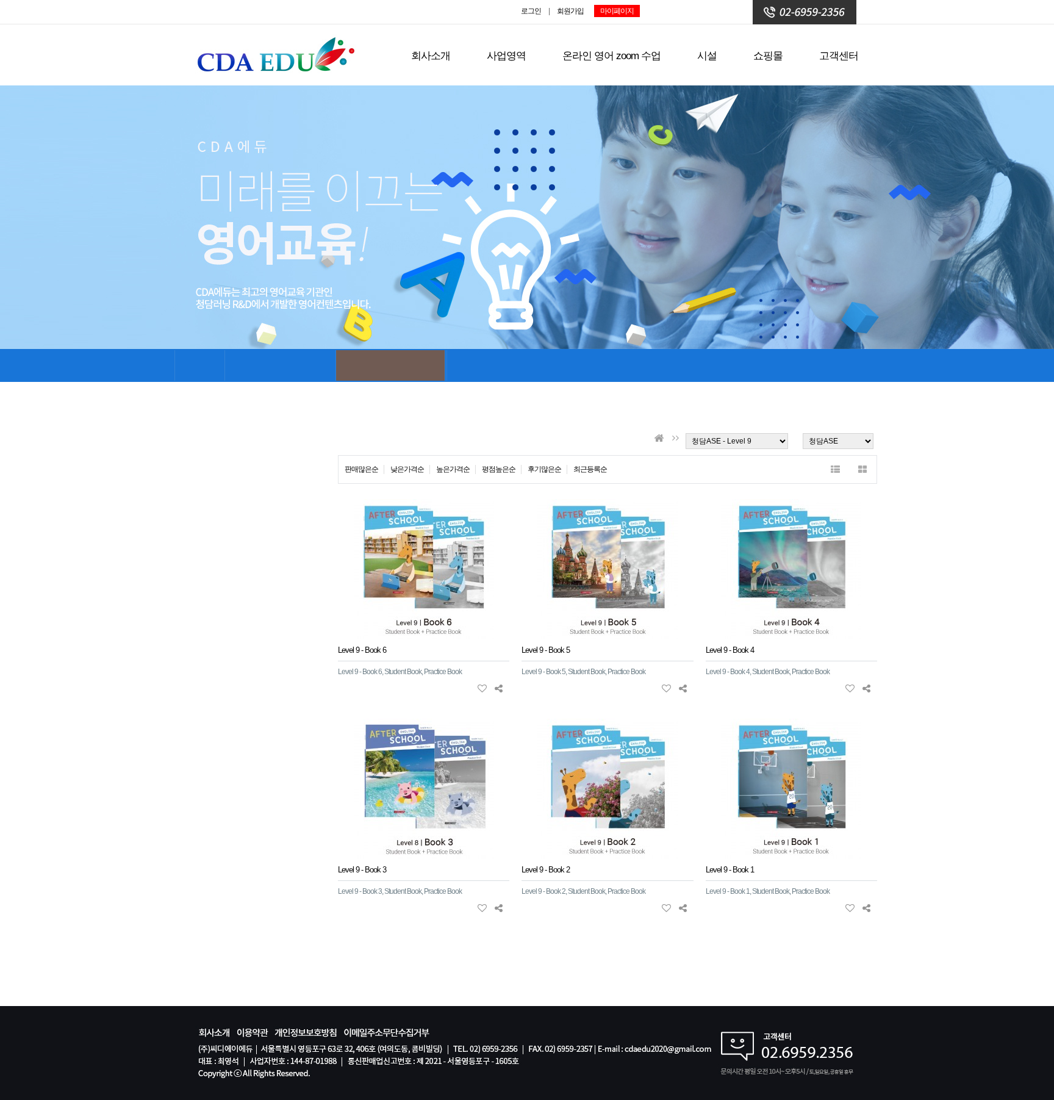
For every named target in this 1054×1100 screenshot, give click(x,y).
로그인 (531, 11)
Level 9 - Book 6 (362, 650)
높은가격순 (453, 469)
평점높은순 (498, 469)
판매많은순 (361, 469)
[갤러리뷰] (863, 469)
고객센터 (838, 56)
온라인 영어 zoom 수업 (611, 56)
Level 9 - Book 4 (730, 650)
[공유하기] (498, 688)
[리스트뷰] (835, 469)
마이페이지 (617, 11)
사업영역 (506, 56)
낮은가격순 (407, 469)
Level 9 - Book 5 (546, 650)
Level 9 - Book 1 (730, 869)
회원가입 (570, 11)
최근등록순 (590, 469)
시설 (707, 56)
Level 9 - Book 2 (546, 869)
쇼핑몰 (768, 56)
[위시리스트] (482, 688)
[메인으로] (659, 438)
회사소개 (430, 56)
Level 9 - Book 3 (362, 869)
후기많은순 (544, 469)
